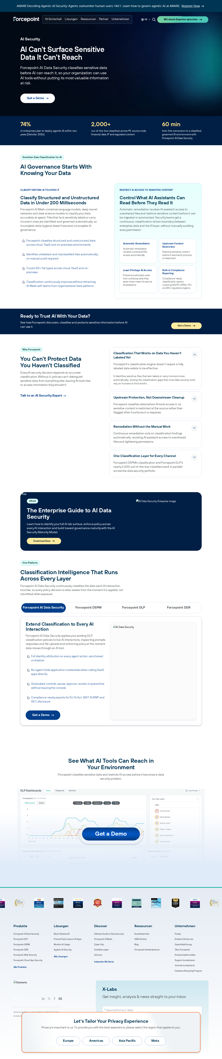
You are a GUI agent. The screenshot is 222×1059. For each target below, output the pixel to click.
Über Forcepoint (182, 949)
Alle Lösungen (61, 956)
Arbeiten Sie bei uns (184, 939)
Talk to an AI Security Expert (41, 396)
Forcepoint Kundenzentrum (147, 949)
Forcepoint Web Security (25, 955)
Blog (136, 944)
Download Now (41, 541)
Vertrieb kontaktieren (185, 965)
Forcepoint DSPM (21, 944)
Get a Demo (35, 98)
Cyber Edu (99, 944)
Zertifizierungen (101, 949)
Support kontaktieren (185, 960)
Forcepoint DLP (20, 939)
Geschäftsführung (183, 944)
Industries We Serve (104, 962)
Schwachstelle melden (185, 955)
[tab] (43, 607)
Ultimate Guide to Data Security (109, 934)
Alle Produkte (19, 967)
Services (98, 955)
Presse (178, 934)
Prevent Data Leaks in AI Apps (67, 939)
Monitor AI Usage (62, 944)
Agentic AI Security (63, 949)
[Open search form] (154, 19)
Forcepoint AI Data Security (26, 934)
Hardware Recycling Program (188, 971)
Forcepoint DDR (20, 949)
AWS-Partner (140, 939)
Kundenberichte (141, 934)
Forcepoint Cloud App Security (27, 960)
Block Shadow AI (62, 934)
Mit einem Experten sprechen (181, 19)
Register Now (191, 6)
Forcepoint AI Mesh (103, 939)
